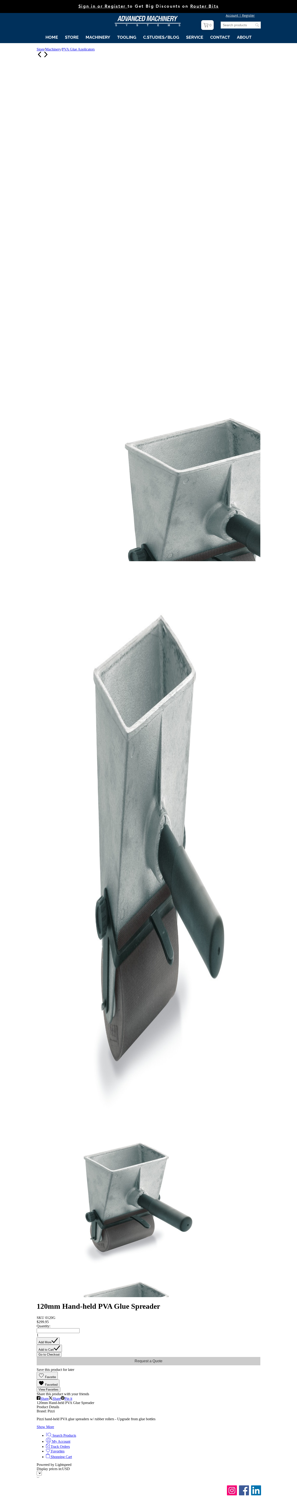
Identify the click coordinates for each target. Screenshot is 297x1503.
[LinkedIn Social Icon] (256, 1490)
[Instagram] (232, 1490)
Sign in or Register (103, 6)
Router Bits (204, 6)
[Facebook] (244, 1490)
